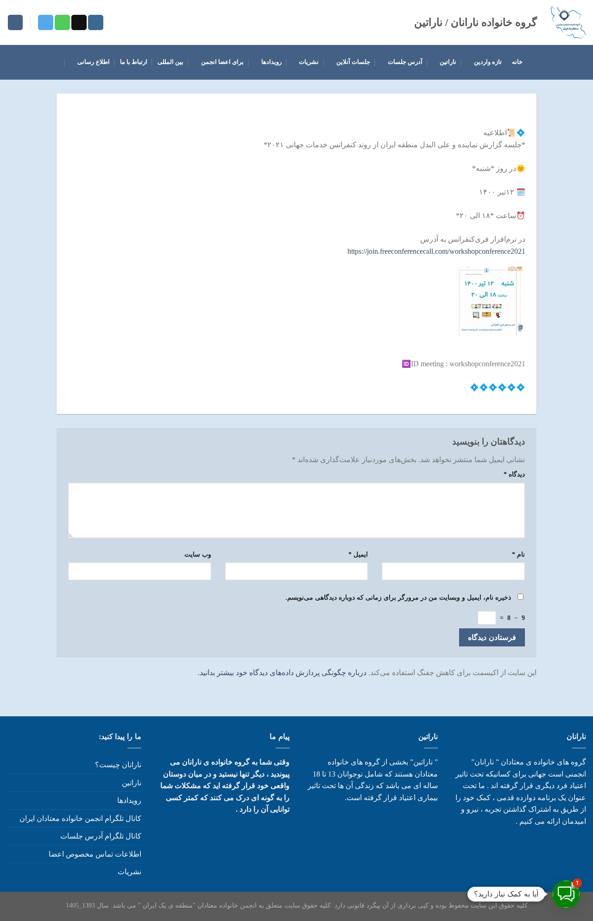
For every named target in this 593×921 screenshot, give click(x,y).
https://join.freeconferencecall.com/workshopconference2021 (436, 251)
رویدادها (271, 62)
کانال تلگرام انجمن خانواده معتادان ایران (80, 818)
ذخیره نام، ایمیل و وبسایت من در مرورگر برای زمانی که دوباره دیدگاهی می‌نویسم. (398, 597)
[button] (566, 894)
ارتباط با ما (134, 62)
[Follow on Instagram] (95, 23)
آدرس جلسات (405, 62)
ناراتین (448, 62)
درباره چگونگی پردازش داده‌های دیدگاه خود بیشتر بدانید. (282, 673)
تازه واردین (488, 62)
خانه (517, 62)
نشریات (309, 62)
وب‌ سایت (197, 554)
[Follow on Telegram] (45, 23)
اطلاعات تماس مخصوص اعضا (95, 854)
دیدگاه (514, 474)
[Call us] (62, 23)
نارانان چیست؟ (118, 765)
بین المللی (170, 62)
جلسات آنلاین (353, 62)
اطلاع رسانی (93, 62)
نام (518, 554)
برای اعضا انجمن (222, 62)
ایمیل (358, 554)
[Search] (15, 22)
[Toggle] (10, 871)
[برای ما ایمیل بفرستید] (79, 23)
